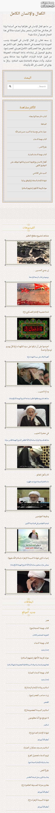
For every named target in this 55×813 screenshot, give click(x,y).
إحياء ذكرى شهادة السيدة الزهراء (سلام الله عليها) (28, 558)
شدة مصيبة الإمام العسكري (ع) (36, 312)
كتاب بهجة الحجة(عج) (39, 628)
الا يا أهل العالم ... (42, 475)
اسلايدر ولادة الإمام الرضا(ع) (36, 688)
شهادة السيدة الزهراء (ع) (38, 800)
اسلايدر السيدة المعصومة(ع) (36, 710)
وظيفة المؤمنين (42, 517)
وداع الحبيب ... (42, 392)
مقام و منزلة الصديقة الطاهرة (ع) (35, 785)
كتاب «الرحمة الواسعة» (38, 116)
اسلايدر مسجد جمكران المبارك (36, 748)
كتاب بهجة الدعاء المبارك (37, 154)
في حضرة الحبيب (41, 433)
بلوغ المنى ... (42, 147)
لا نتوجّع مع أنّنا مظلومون (38, 718)
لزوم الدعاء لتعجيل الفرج (38, 756)
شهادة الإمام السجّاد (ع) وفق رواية (34, 180)
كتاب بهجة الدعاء (40, 139)
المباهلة (44, 124)
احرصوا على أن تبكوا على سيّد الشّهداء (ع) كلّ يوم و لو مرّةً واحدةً (29, 348)
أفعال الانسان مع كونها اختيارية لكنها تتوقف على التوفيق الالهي (28, 163)
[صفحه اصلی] (47, 4)
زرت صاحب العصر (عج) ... (38, 695)
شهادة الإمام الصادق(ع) (39, 733)
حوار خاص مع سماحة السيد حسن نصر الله (31, 132)
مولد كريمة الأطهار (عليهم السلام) (34, 188)
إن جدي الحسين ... (41, 270)
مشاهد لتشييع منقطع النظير (37, 236)
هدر (47, 620)
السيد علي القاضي (40, 173)
